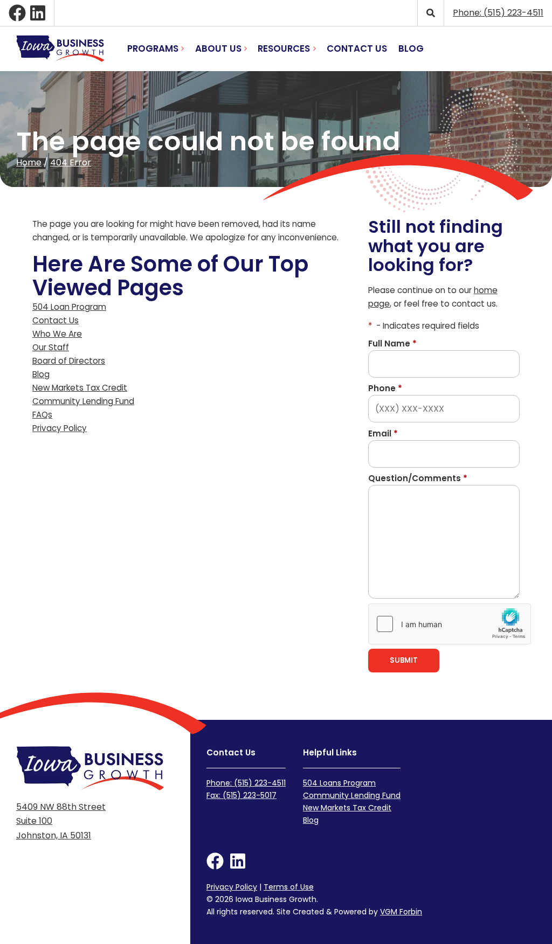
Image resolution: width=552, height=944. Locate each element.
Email (383, 433)
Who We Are (57, 333)
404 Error (70, 162)
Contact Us (357, 48)
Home (29, 162)
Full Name (392, 343)
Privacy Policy (59, 428)
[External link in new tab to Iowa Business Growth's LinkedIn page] (37, 13)
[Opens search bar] (430, 13)
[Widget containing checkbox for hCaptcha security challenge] (449, 623)
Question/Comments (417, 478)
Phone (385, 388)
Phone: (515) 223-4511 (246, 783)
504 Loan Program (69, 307)
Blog (411, 48)
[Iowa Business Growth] (60, 48)
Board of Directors (68, 360)
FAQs (42, 414)
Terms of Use (289, 886)
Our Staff (50, 347)
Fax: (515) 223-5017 (241, 795)
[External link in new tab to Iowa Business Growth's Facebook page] (17, 13)
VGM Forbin (401, 911)
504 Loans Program (339, 783)
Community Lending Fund (83, 401)
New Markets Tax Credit (79, 387)
